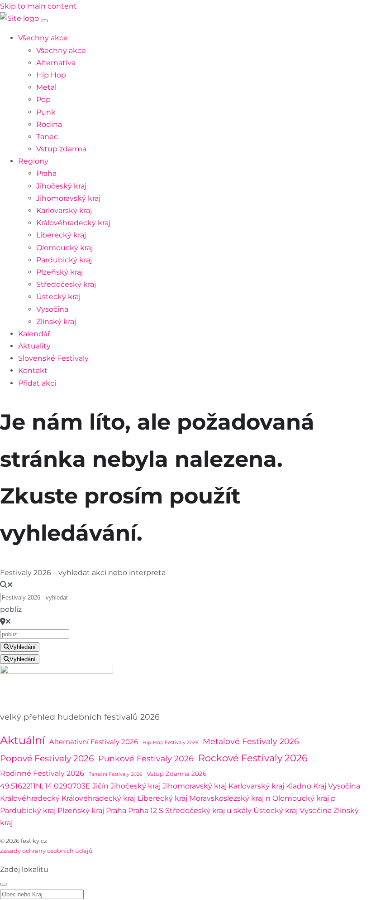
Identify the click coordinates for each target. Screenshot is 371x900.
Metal (46, 87)
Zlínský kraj (56, 321)
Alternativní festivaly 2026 (93, 742)
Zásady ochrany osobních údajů (46, 850)
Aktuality (34, 346)
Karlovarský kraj (64, 210)
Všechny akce (43, 38)
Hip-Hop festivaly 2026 (170, 742)
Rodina (49, 124)
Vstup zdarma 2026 (176, 773)
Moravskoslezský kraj (226, 798)
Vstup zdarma (61, 149)
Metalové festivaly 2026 (251, 741)
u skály (239, 810)
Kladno (298, 786)
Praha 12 (142, 810)
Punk (46, 112)
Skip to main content (38, 6)
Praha (46, 173)
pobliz (11, 609)
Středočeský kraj (66, 284)
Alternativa (56, 62)
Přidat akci (37, 383)
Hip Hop (51, 75)
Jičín (100, 786)
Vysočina (52, 309)
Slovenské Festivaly (53, 358)
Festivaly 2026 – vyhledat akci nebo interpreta (83, 572)
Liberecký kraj (61, 235)
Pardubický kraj (64, 260)
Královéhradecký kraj (73, 222)
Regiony (33, 161)
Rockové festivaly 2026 (253, 758)
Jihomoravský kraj (68, 198)
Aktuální (22, 740)
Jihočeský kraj (61, 186)
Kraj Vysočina (336, 786)
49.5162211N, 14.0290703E (45, 786)
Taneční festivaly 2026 (115, 774)
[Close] (3, 884)
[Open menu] (44, 20)
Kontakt (33, 370)
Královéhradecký (30, 798)
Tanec (47, 136)
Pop (43, 99)
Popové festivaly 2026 (47, 758)
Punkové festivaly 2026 (146, 758)
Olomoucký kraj (64, 247)
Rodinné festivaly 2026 (42, 773)
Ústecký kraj (58, 296)
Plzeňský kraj (59, 272)
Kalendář (34, 333)
